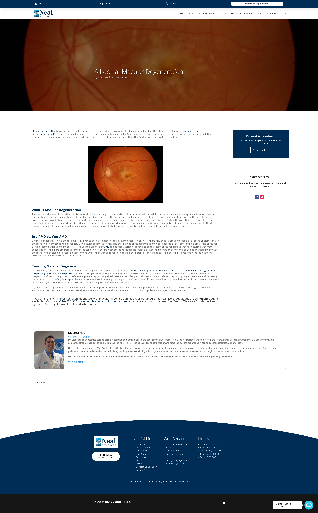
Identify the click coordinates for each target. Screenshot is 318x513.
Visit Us (108, 3)
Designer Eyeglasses (176, 460)
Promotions (142, 457)
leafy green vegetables (66, 279)
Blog (283, 13)
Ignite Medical (113, 501)
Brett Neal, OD (106, 77)
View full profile (76, 362)
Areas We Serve (254, 13)
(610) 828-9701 (69, 301)
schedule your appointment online (105, 301)
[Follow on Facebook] (257, 197)
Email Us (43, 3)
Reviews (272, 13)
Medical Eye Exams (175, 464)
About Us (185, 13)
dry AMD (104, 246)
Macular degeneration (43, 131)
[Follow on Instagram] (262, 197)
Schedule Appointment (257, 3)
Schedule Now (261, 150)
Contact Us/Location (146, 467)
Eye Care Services (208, 13)
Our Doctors (142, 454)
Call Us (173, 3)
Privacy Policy (143, 470)
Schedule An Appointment (106, 456)
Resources (232, 13)
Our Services (142, 451)
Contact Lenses (174, 451)
